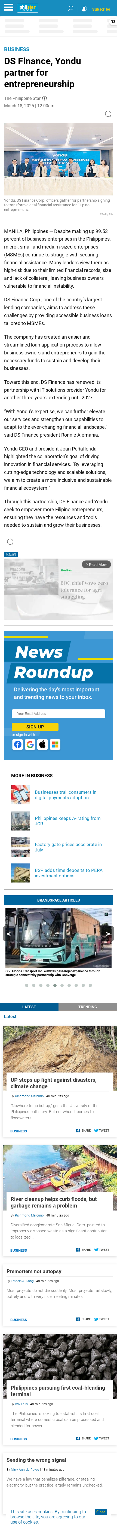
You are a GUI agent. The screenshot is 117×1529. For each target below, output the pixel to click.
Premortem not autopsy (34, 1271)
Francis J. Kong (22, 1281)
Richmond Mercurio (29, 1096)
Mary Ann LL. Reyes (25, 1470)
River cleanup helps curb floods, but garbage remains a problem (54, 1202)
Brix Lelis (21, 1404)
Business (16, 49)
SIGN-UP (35, 727)
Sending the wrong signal (36, 1460)
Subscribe (101, 9)
